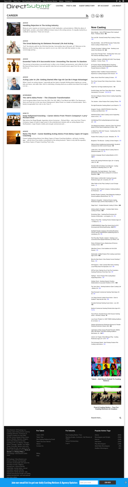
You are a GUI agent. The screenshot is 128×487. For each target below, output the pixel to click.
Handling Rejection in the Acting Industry (40, 25)
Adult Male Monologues (102, 446)
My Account (103, 6)
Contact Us (68, 1)
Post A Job (71, 6)
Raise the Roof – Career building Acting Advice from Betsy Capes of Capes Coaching (55, 135)
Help (37, 455)
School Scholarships (72, 441)
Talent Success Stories (50, 1)
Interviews (27, 95)
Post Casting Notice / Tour (74, 435)
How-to (26, 113)
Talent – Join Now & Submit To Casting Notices (106, 380)
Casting (59, 6)
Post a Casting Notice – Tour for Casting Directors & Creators (106, 408)
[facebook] (116, 1)
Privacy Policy (19, 451)
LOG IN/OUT (116, 6)
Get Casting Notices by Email (31, 1)
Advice (61, 1)
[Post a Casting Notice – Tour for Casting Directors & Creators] (106, 395)
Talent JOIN (7, 1)
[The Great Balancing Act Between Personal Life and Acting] (13, 47)
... (50, 32)
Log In (68, 443)
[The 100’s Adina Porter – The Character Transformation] (13, 101)
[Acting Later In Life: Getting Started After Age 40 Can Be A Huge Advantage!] (13, 83)
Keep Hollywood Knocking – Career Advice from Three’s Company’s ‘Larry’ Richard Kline (55, 117)
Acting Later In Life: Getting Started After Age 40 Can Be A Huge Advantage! (55, 80)
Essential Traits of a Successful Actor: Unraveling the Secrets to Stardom (55, 62)
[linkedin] (120, 1)
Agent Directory (87, 6)
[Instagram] (123, 1)
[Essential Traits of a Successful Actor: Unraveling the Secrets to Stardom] (13, 65)
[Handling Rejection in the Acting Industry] (13, 29)
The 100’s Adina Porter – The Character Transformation (46, 98)
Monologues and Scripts (102, 437)
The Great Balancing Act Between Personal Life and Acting (48, 43)
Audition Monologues (101, 448)
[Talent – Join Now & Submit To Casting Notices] (106, 366)
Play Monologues (100, 444)
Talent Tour (16, 1)
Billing (38, 453)
